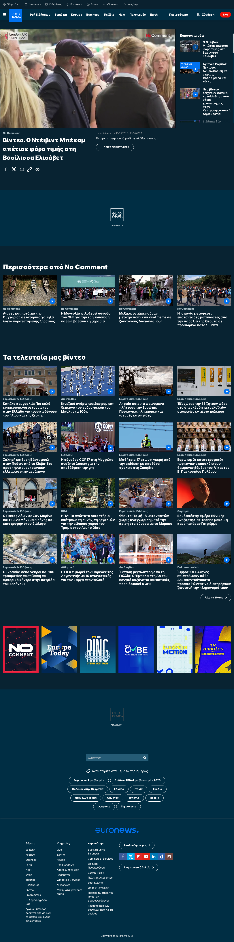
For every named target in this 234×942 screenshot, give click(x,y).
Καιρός (61, 859)
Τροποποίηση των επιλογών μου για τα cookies (100, 909)
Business (92, 14)
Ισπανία (134, 797)
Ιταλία (139, 789)
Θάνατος (113, 797)
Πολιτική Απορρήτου (100, 877)
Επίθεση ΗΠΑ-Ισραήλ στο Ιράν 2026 (138, 780)
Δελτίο (61, 854)
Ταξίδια (109, 14)
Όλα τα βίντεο (214, 597)
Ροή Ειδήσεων (40, 14)
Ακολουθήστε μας (68, 869)
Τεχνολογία (128, 806)
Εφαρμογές (64, 874)
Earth (153, 14)
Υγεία (29, 874)
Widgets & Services (68, 879)
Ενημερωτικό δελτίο (137, 867)
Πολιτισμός (137, 14)
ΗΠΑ (64, 510)
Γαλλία (157, 789)
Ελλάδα (119, 789)
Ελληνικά (11, 4)
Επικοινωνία (95, 882)
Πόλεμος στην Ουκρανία (87, 789)
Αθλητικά (67, 567)
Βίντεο (30, 889)
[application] (88, 78)
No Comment (11, 308)
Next (122, 14)
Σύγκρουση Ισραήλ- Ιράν (88, 780)
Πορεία (154, 797)
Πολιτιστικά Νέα (188, 567)
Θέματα (30, 843)
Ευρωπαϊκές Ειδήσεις (17, 398)
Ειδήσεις (67, 454)
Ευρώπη (61, 14)
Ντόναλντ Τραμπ (86, 797)
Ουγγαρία (183, 510)
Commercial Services (100, 858)
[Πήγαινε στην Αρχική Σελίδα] (15, 15)
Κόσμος (76, 14)
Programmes (33, 894)
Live (225, 14)
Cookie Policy (96, 872)
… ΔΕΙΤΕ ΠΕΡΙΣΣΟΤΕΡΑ (115, 147)
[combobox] (143, 4)
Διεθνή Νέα (68, 398)
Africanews (63, 884)
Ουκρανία (104, 806)
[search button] (125, 4)
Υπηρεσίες (63, 843)
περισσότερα (96, 843)
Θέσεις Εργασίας (98, 887)
